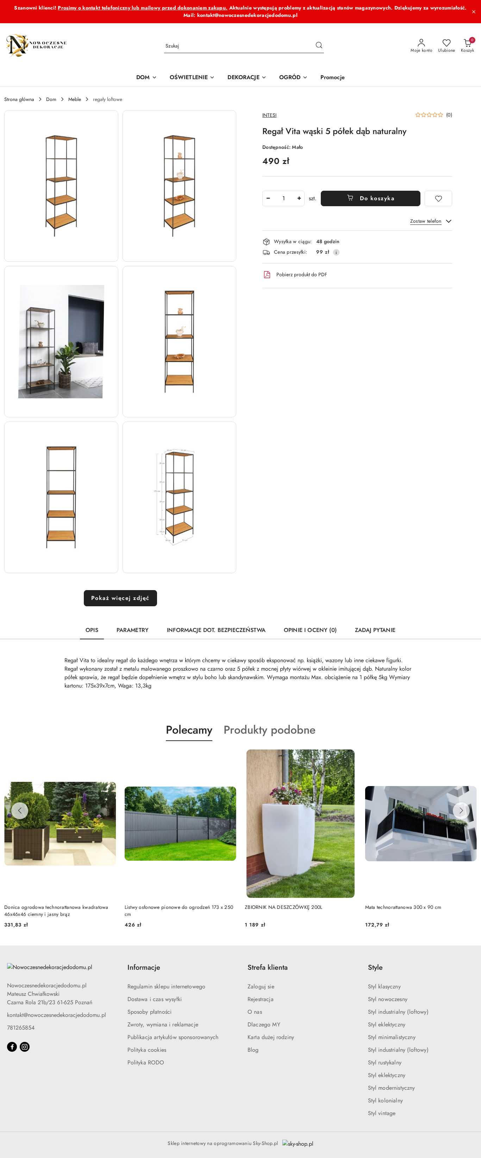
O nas (255, 1012)
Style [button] (375, 967)
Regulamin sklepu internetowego (166, 986)
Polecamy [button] (189, 730)
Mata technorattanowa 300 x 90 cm (403, 907)
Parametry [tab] (133, 630)
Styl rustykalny (384, 1062)
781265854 (21, 1028)
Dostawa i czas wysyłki (154, 999)
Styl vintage (382, 1113)
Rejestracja (261, 999)
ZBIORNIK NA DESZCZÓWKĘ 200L (284, 907)
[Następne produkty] (461, 810)
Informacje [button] (143, 967)
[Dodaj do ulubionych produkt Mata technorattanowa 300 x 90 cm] (468, 757)
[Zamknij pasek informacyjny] (473, 11)
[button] (61, 186)
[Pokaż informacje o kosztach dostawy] (336, 252)
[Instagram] (25, 1047)
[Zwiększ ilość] (299, 198)
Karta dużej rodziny (271, 1037)
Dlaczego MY (264, 1024)
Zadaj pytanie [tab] (375, 630)
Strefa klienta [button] (268, 967)
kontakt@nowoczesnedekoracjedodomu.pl (56, 1015)
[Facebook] (12, 1047)
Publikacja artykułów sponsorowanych (173, 1037)
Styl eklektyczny (387, 1024)
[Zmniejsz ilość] (268, 198)
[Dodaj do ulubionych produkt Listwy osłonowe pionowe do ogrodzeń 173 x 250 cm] (228, 757)
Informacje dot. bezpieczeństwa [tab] (216, 630)
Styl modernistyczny (391, 1088)
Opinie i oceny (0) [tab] (310, 630)
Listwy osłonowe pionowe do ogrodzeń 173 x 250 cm (179, 911)
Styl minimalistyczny (392, 1037)
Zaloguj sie (261, 986)
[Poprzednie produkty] (19, 810)
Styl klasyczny (384, 986)
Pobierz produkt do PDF (301, 274)
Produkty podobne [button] (270, 730)
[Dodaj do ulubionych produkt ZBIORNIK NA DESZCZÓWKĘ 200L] (348, 757)
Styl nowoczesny (387, 999)
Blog (253, 1050)
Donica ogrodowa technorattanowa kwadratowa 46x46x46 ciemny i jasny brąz (56, 911)
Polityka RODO (145, 1062)
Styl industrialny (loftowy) (398, 1012)
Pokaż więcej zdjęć (120, 598)
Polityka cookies (147, 1050)
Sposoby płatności (149, 1012)
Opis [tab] (92, 630)
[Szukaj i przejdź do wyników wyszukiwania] (319, 46)
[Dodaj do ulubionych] (438, 198)
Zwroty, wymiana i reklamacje (162, 1024)
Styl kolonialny (385, 1100)
